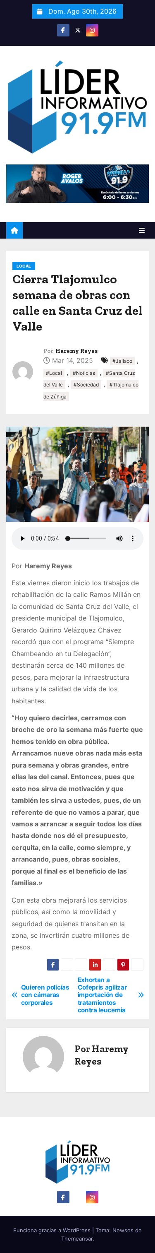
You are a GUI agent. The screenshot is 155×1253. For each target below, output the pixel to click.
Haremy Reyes (76, 351)
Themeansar (77, 1238)
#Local (54, 373)
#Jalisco (122, 361)
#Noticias (84, 373)
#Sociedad (86, 384)
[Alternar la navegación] (142, 230)
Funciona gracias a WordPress (52, 1230)
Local (24, 265)
